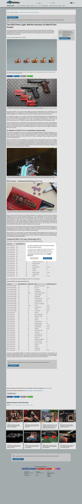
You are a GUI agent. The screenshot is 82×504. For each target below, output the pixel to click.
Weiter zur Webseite (47, 258)
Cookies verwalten (34, 258)
